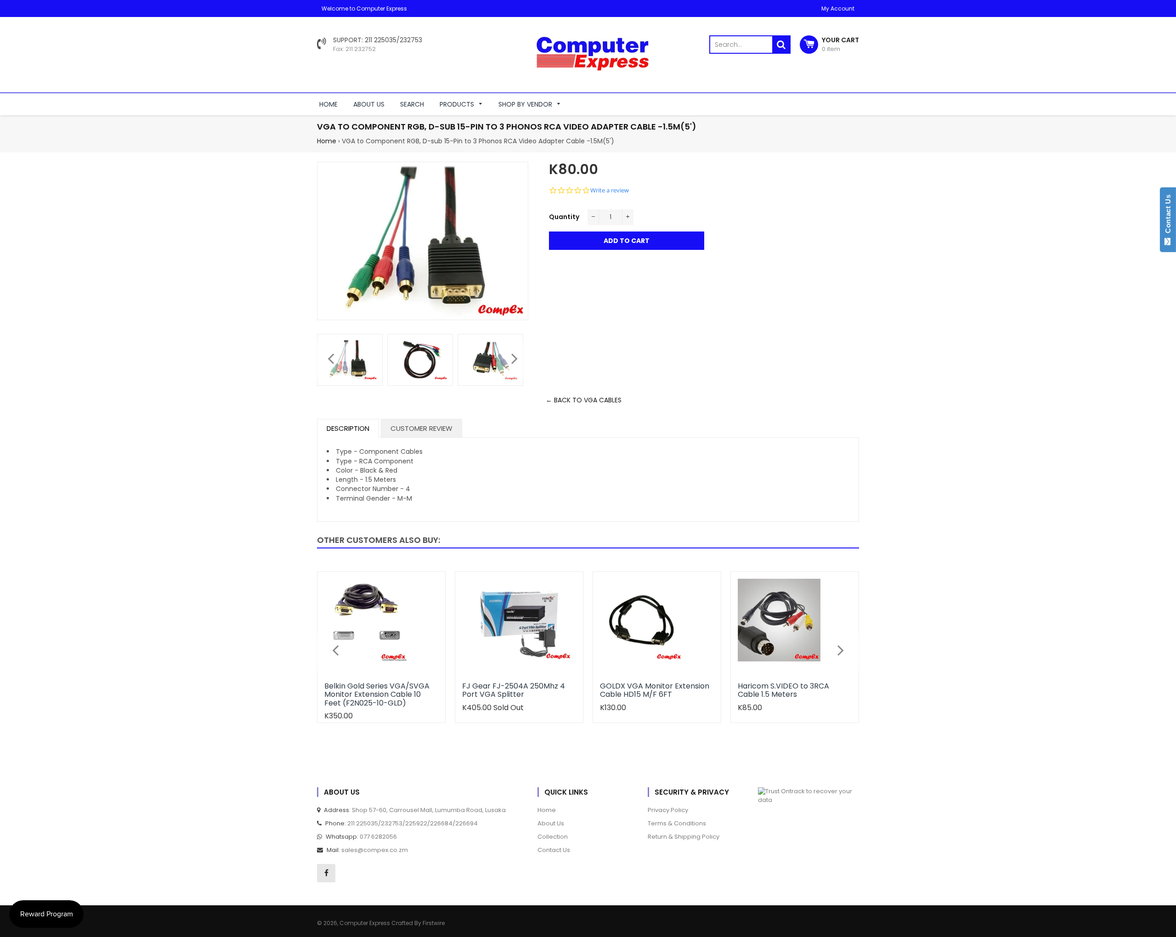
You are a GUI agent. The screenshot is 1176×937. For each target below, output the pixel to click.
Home (326, 141)
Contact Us (1168, 215)
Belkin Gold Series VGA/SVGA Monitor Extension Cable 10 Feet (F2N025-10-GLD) (377, 694)
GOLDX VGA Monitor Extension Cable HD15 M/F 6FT (654, 690)
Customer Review (421, 428)
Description (348, 428)
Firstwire (434, 923)
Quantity (564, 216)
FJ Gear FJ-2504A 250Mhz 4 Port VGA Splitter (513, 690)
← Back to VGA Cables (584, 400)
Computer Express (365, 923)
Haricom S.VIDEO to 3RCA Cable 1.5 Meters (783, 690)
